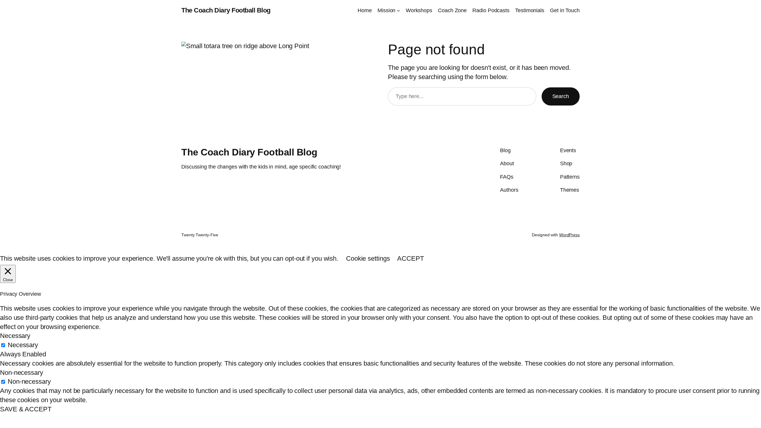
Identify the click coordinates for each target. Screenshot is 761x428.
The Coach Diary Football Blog (226, 10)
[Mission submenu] (398, 10)
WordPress (569, 234)
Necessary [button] (15, 335)
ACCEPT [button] (410, 258)
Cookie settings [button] (368, 258)
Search (560, 96)
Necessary (23, 345)
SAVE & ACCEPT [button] (25, 409)
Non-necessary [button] (21, 372)
